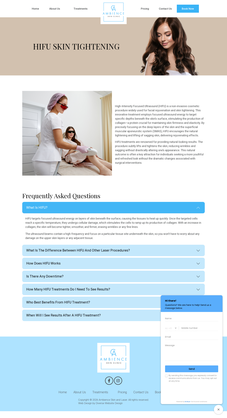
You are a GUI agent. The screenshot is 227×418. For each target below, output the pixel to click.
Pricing (145, 8)
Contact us (140, 392)
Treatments (81, 8)
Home (35, 8)
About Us (54, 8)
